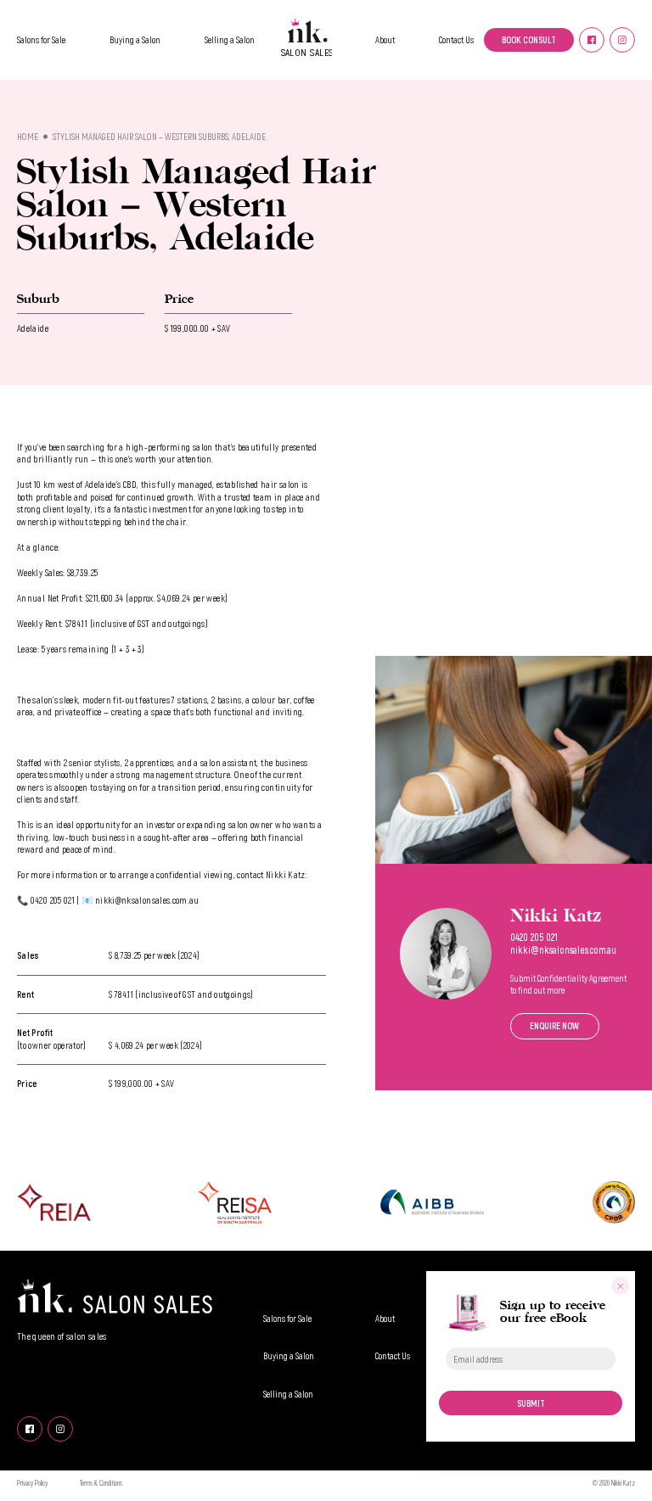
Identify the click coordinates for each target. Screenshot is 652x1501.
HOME (27, 136)
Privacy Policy (32, 1483)
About (385, 39)
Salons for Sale (41, 39)
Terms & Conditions (101, 1483)
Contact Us (456, 39)
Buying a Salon (135, 39)
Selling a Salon (230, 39)
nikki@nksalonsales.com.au (563, 949)
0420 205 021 (534, 937)
